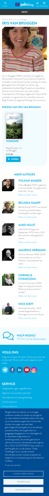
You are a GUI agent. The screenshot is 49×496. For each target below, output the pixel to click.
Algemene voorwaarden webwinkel (16, 393)
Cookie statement (9, 401)
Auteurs (11, 19)
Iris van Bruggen (14, 149)
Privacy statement (9, 406)
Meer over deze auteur (27, 194)
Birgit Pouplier (12, 148)
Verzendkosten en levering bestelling (17, 397)
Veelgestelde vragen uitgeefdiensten (17, 388)
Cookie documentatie (13, 465)
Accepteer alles (23, 490)
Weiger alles (23, 481)
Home (4, 19)
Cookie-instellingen (23, 473)
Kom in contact (39, 338)
